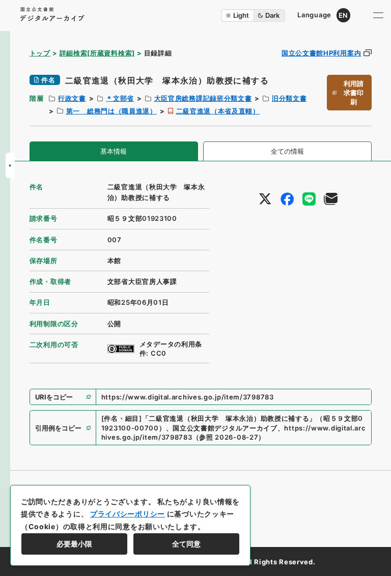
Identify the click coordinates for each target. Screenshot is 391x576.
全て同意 (186, 543)
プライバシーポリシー (127, 513)
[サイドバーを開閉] (10, 165)
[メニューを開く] (378, 15)
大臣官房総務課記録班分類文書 (203, 98)
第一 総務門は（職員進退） (111, 111)
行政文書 (72, 98)
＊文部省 (120, 98)
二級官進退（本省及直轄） (218, 111)
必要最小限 (74, 543)
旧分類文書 (289, 98)
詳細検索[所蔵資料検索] (97, 53)
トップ (40, 53)
